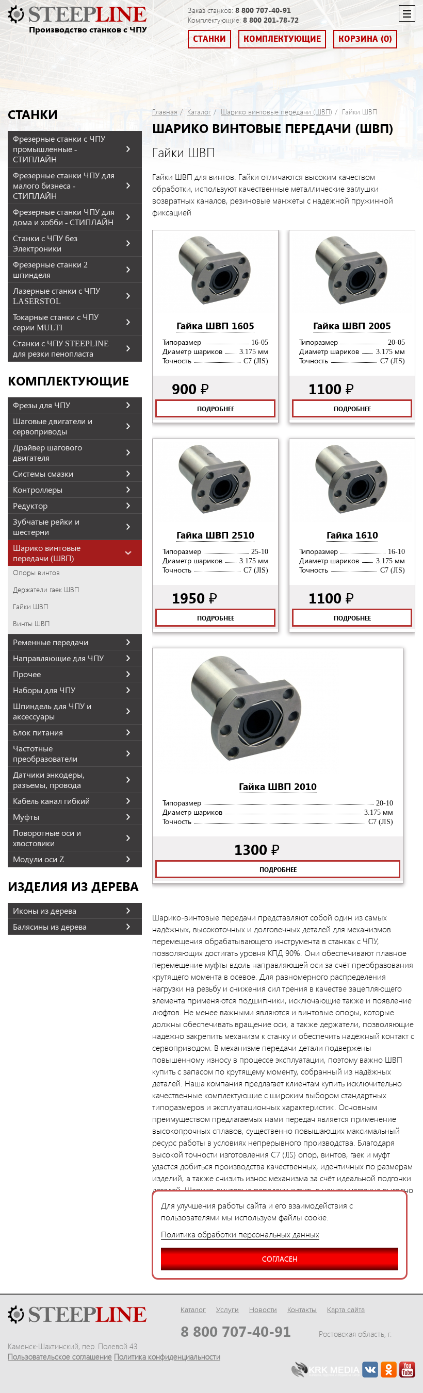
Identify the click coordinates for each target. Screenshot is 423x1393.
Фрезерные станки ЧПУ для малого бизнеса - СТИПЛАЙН (64, 186)
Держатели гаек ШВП (46, 589)
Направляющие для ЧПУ (58, 658)
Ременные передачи (50, 642)
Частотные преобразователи (45, 753)
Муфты (26, 817)
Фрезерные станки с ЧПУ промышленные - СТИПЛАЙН (59, 149)
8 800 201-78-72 (271, 20)
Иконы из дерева (44, 910)
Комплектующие (282, 39)
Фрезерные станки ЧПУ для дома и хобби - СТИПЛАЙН (64, 217)
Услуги (227, 1309)
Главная (164, 111)
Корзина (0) (365, 39)
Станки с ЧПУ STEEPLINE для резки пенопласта (61, 348)
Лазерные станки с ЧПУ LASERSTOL (56, 296)
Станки (209, 39)
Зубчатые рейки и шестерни (46, 527)
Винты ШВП (31, 623)
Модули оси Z (38, 859)
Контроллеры (37, 489)
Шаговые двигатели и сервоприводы (52, 426)
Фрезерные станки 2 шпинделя (50, 269)
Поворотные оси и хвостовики (47, 838)
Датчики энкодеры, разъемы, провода (49, 780)
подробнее (215, 409)
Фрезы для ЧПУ (41, 405)
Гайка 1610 (352, 534)
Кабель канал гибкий (51, 801)
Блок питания (38, 732)
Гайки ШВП (30, 606)
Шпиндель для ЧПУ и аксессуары (52, 711)
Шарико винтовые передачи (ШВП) (46, 553)
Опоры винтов (36, 572)
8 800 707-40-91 (263, 10)
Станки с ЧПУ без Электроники (45, 243)
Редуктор (30, 505)
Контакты (302, 1309)
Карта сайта (346, 1309)
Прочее (27, 674)
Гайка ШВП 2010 (278, 786)
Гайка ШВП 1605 (215, 325)
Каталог (199, 111)
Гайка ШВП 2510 (215, 534)
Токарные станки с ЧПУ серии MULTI (56, 322)
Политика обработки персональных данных (240, 1234)
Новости (263, 1309)
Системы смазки (43, 473)
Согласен (279, 1259)
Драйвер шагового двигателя (47, 452)
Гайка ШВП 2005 (352, 325)
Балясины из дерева (50, 926)
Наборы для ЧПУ (44, 690)
